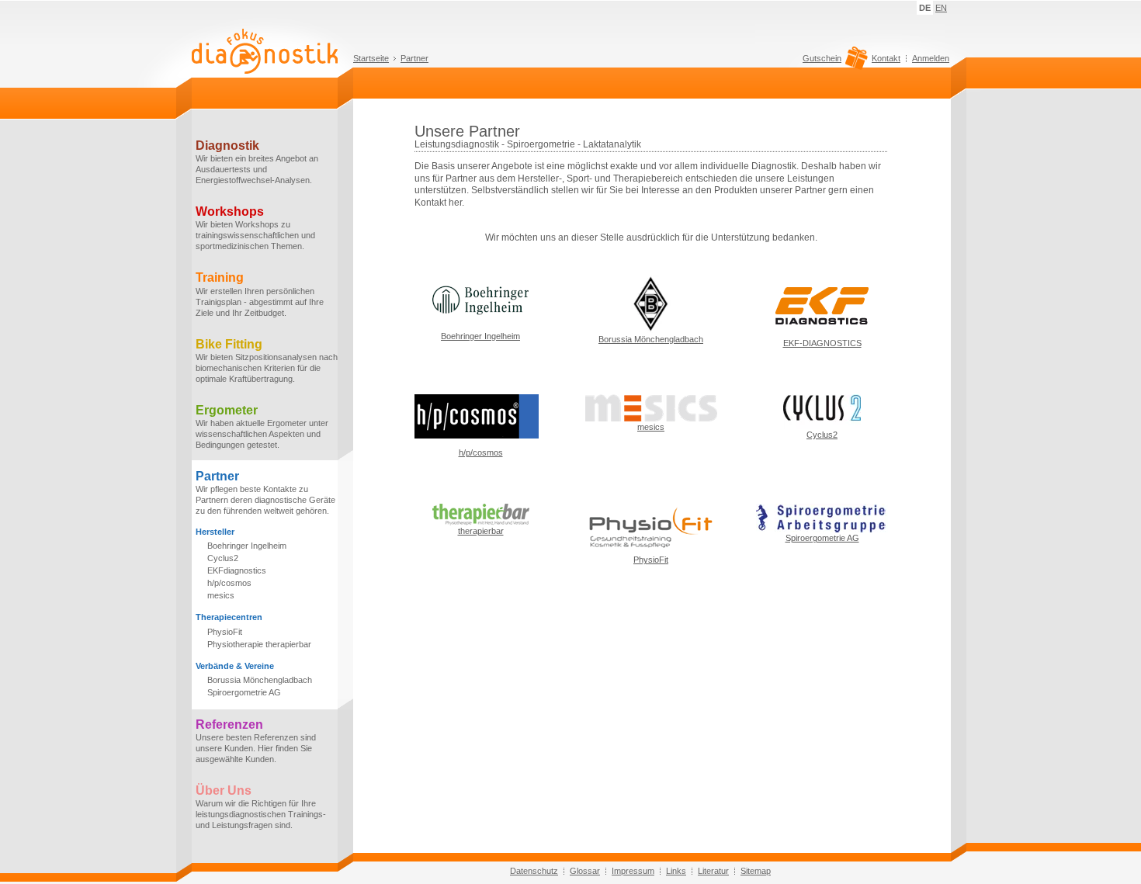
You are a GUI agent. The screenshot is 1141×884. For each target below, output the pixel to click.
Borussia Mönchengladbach (259, 680)
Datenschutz (534, 870)
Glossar (585, 870)
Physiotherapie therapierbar (259, 644)
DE (925, 7)
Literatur (713, 870)
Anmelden (930, 58)
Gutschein (822, 58)
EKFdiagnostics (236, 570)
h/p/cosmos (229, 583)
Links (676, 870)
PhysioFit (224, 631)
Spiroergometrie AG (244, 692)
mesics (220, 595)
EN (941, 7)
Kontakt (886, 58)
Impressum (633, 870)
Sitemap (755, 870)
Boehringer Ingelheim (246, 545)
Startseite (371, 58)
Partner (414, 58)
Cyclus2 (222, 558)
